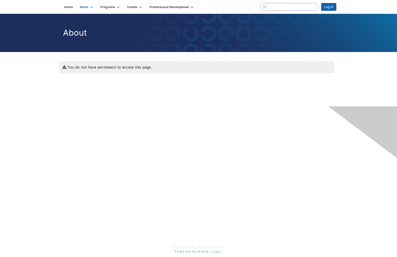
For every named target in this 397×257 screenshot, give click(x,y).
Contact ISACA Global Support (87, 162)
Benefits (70, 186)
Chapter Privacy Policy (81, 240)
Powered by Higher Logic (198, 251)
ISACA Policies (75, 224)
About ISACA (73, 215)
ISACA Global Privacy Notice (85, 233)
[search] (264, 6)
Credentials (72, 191)
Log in (328, 7)
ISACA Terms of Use (79, 229)
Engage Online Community (84, 136)
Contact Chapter (76, 155)
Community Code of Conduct (86, 220)
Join (67, 182)
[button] (86, 6)
